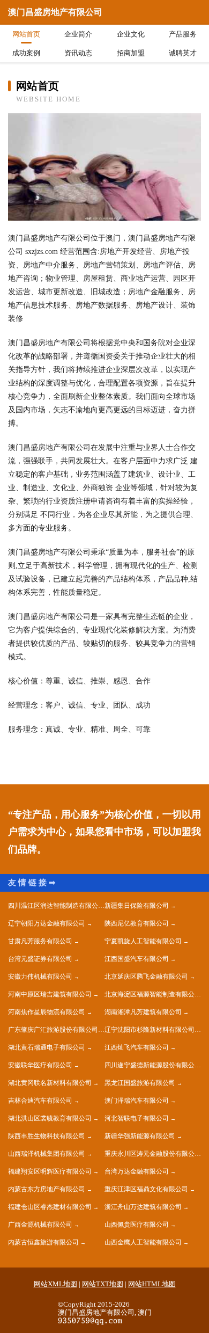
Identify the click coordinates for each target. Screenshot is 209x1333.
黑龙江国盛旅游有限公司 (139, 1083)
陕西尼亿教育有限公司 (136, 923)
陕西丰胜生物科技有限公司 (46, 1136)
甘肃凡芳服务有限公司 (40, 941)
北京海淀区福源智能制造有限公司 (152, 994)
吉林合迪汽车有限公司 (40, 1100)
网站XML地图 (55, 1284)
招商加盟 (131, 53)
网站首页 (26, 34)
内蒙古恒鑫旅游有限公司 (43, 1242)
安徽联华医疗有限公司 (40, 1065)
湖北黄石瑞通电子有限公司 (46, 1047)
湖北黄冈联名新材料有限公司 (50, 1083)
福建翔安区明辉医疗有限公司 (50, 1171)
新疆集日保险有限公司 (136, 905)
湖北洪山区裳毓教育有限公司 (50, 1118)
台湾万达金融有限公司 (136, 1171)
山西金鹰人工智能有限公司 (143, 1242)
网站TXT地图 (102, 1284)
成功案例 (26, 53)
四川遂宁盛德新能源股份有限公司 (152, 1065)
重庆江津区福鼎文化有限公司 (146, 1189)
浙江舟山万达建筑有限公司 (143, 1207)
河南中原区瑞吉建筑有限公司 (50, 994)
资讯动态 (78, 53)
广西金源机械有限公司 (40, 1224)
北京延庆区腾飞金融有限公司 (146, 976)
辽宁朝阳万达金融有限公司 (46, 923)
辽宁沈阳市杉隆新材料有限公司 (149, 1029)
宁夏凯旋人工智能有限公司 (143, 941)
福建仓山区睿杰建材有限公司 (50, 1207)
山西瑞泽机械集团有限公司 (46, 1153)
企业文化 (131, 34)
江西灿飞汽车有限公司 (136, 1047)
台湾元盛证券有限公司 (40, 959)
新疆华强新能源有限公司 (139, 1136)
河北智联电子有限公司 (136, 1118)
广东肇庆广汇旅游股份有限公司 (53, 1029)
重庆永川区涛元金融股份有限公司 (152, 1153)
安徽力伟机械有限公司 (40, 976)
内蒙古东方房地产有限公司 (46, 1189)
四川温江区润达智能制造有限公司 (56, 905)
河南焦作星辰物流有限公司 (46, 1012)
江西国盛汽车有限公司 (136, 959)
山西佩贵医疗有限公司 (136, 1224)
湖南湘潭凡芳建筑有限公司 (143, 1012)
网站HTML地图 (152, 1284)
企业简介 (78, 34)
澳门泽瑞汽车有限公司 (136, 1100)
